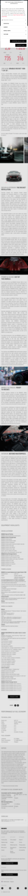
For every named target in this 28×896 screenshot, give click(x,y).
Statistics (6, 23)
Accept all (20, 45)
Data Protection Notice (18, 15)
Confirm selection (18, 41)
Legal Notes (4, 16)
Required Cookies (8, 20)
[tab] (14, 20)
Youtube (6, 34)
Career (5, 27)
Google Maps (7, 30)
